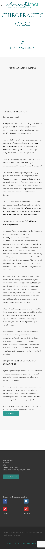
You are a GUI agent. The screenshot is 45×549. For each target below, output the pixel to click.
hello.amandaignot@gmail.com (19, 469)
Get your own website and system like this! (22, 543)
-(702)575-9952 (14, 467)
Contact (12, 414)
